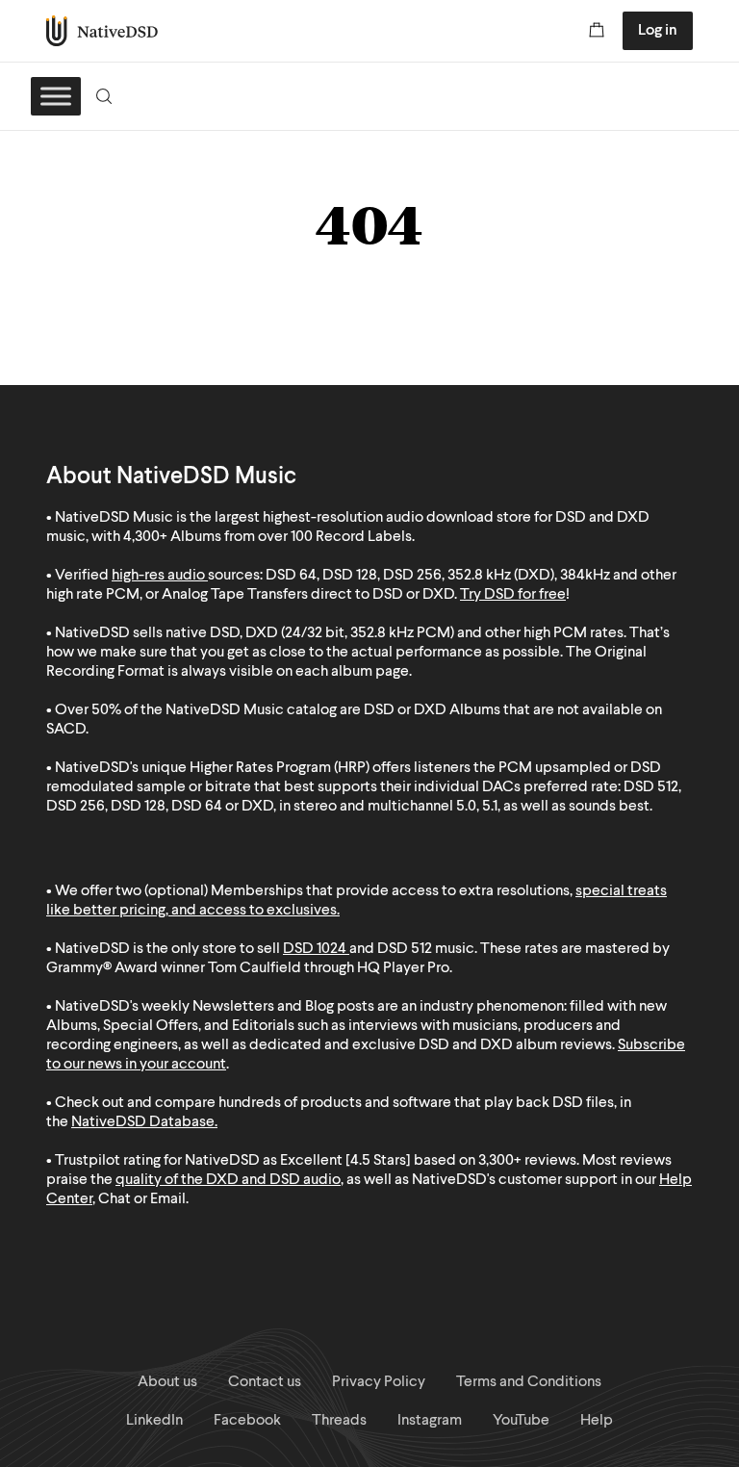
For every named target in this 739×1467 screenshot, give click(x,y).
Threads (339, 1420)
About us (167, 1382)
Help (596, 1420)
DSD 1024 (314, 949)
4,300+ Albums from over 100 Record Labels (267, 537)
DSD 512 (404, 949)
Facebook (247, 1420)
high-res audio (158, 575)
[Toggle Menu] (55, 96)
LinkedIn (154, 1420)
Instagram (429, 1420)
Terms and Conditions (528, 1382)
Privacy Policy (378, 1382)
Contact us (264, 1382)
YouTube (521, 1420)
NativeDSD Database (143, 1122)
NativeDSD (102, 30)
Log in (657, 31)
